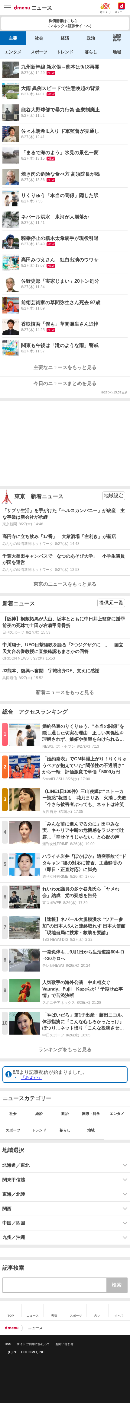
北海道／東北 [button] (16, 1165)
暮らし (91, 51)
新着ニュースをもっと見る (65, 692)
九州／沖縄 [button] (13, 1237)
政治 (91, 38)
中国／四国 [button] (13, 1222)
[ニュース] (33, 8)
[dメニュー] (11, 1328)
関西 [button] (6, 1208)
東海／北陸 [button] (13, 1194)
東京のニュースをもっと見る (65, 584)
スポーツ (39, 51)
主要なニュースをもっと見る (65, 367)
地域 (117, 51)
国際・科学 (91, 1114)
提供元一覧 (111, 602)
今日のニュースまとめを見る (65, 383)
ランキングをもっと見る (65, 1049)
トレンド (65, 51)
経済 (65, 38)
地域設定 (113, 495)
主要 (13, 38)
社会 (39, 38)
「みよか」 (31, 1077)
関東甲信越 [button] (13, 1179)
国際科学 (117, 38)
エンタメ (13, 51)
